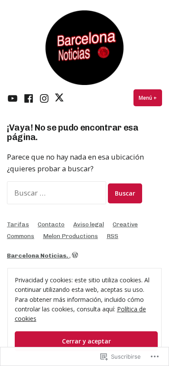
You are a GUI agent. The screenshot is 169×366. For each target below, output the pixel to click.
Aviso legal (88, 224)
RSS (112, 235)
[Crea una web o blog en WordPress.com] (75, 255)
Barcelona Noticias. (38, 255)
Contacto (51, 224)
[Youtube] (13, 98)
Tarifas (18, 224)
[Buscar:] (57, 193)
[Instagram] (44, 98)
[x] (58, 98)
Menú (150, 98)
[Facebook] (28, 98)
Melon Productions (70, 235)
